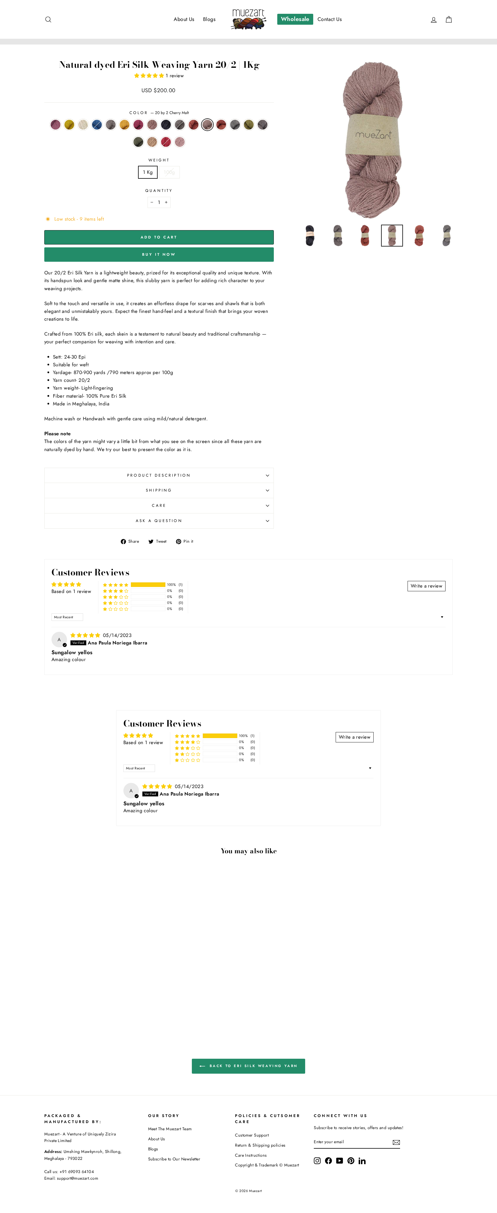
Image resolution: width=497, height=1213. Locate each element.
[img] (86, 635)
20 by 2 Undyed (83, 124)
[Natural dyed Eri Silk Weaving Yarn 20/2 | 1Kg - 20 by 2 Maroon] (50, 1003)
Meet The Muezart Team (170, 1129)
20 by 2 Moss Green (249, 124)
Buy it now (159, 254)
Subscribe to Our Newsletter (174, 1159)
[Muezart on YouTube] (339, 1160)
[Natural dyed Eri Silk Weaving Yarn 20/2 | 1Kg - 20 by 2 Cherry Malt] (135, 1003)
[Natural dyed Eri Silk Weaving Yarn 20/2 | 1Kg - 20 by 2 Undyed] (65, 1003)
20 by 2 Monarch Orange (193, 124)
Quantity (159, 190)
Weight (159, 160)
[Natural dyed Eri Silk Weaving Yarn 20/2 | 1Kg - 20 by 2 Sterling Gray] (73, 1010)
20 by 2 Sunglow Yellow (69, 124)
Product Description (159, 475)
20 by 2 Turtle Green (138, 142)
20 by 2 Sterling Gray (235, 124)
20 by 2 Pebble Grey (166, 124)
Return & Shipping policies (260, 1145)
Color (159, 112)
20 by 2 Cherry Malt (207, 124)
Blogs (209, 19)
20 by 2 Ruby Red (166, 142)
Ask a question (159, 520)
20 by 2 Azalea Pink (138, 124)
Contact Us (330, 19)
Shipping (159, 490)
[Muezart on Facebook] (328, 1160)
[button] (150, 75)
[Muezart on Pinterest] (350, 1160)
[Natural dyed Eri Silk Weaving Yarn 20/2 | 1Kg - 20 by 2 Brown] (104, 1010)
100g (169, 172)
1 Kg (148, 172)
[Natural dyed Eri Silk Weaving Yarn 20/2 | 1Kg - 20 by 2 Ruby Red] (112, 1010)
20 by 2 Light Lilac (180, 142)
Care (159, 505)
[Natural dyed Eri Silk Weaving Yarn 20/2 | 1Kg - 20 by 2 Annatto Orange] (65, 1010)
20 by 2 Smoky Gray (180, 124)
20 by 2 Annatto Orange (221, 124)
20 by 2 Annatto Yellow (124, 124)
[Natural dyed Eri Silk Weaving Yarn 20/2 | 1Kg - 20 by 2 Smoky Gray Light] (81, 1003)
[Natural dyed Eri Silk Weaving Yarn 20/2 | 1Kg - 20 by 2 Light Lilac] (120, 1010)
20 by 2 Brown (152, 142)
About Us (184, 19)
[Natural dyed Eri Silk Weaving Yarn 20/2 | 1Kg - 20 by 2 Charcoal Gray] (89, 1010)
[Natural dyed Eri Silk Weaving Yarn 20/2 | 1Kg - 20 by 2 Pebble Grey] (112, 1003)
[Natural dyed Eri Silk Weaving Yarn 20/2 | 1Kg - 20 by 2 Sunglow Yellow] (58, 1003)
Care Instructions (251, 1155)
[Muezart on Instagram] (317, 1160)
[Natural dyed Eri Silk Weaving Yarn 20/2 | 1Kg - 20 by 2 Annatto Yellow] (89, 1003)
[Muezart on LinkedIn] (362, 1160)
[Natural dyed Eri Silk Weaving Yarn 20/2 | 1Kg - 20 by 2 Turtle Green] (97, 1010)
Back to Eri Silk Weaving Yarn (252, 1065)
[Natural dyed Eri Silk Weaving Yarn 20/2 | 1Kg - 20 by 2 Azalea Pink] (97, 1003)
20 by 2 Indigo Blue (97, 124)
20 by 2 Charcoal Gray (262, 124)
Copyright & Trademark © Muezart (267, 1165)
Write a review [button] (426, 585)
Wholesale (295, 19)
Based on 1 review (71, 591)
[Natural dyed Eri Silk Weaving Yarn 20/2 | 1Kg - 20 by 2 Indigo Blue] (73, 1003)
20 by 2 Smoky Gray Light (110, 124)
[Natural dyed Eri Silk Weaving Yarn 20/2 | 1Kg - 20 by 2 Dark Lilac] (104, 1003)
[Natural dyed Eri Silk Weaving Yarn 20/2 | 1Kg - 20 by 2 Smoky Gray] (120, 1003)
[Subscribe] (396, 1142)
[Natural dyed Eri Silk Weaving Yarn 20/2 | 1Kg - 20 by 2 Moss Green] (81, 1010)
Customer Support (252, 1135)
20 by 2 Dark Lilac (152, 124)
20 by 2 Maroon (55, 124)
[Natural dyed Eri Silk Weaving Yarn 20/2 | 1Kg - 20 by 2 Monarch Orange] (128, 1003)
